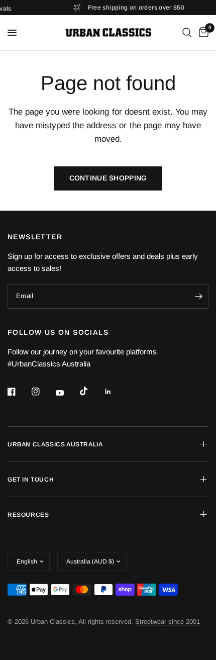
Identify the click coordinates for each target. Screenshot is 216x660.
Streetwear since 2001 (167, 621)
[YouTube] (67, 393)
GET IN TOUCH (31, 479)
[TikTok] (91, 391)
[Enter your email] (198, 297)
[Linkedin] (115, 392)
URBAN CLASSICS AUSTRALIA (55, 444)
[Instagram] (43, 392)
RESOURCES (28, 514)
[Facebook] (19, 392)
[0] (201, 32)
